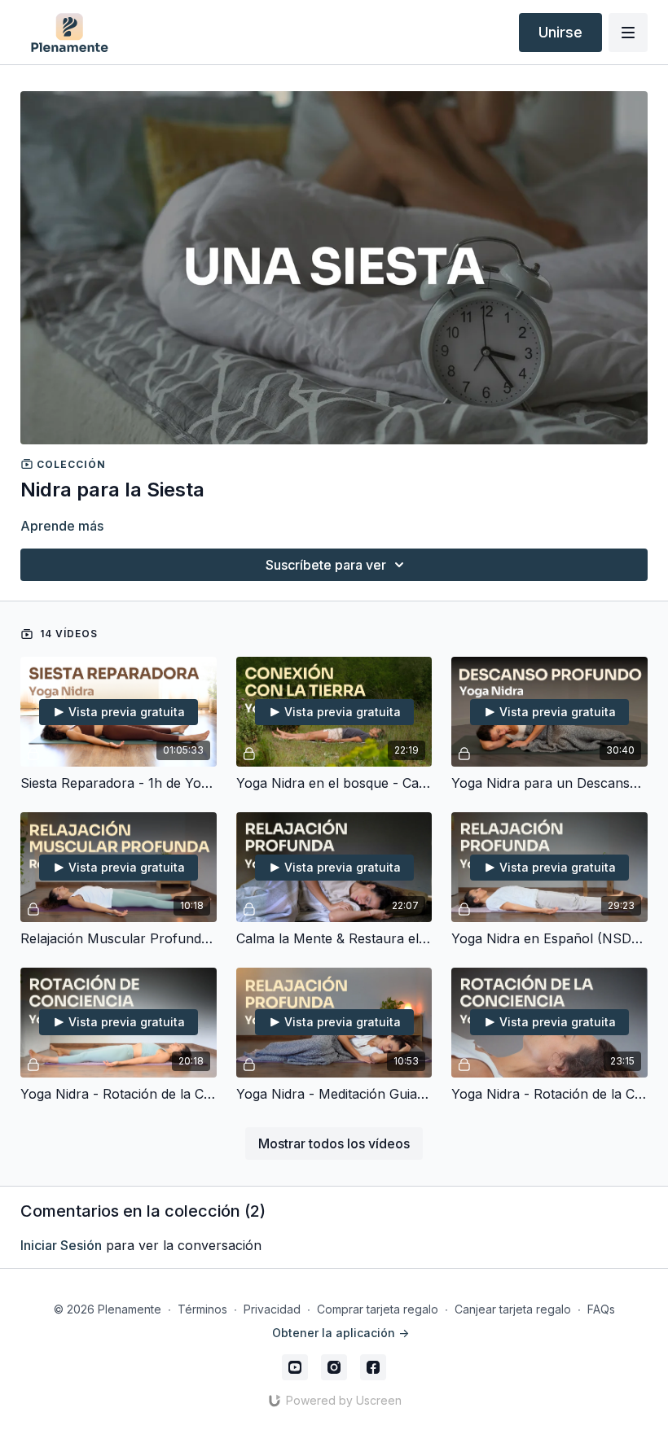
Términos (202, 1309)
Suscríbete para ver (326, 565)
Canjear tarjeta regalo (513, 1309)
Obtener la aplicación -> (340, 1333)
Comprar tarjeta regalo (377, 1309)
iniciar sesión (61, 1245)
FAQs (601, 1309)
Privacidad (272, 1309)
